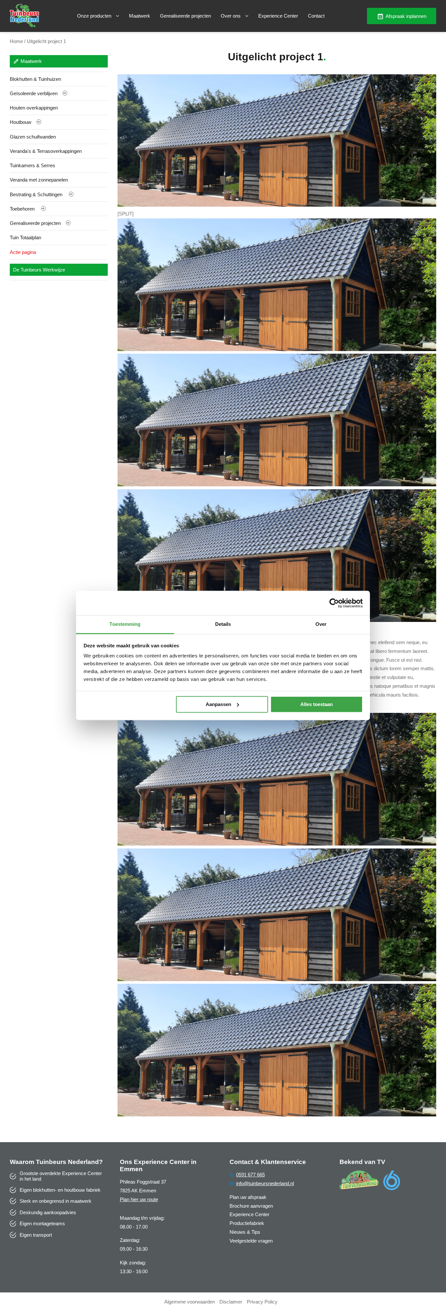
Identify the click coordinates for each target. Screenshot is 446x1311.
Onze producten (95, 16)
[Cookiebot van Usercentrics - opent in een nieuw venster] (334, 603)
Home (16, 41)
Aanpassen (218, 704)
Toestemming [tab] (124, 624)
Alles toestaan (316, 704)
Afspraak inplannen (406, 16)
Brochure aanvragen (251, 1206)
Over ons (231, 16)
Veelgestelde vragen (251, 1241)
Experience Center (278, 16)
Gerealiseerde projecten (185, 16)
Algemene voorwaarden (189, 1301)
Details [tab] (223, 624)
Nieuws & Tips (245, 1232)
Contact (316, 16)
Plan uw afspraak (248, 1197)
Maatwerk (139, 16)
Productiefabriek (247, 1223)
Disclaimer (230, 1301)
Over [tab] (321, 624)
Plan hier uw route (139, 1199)
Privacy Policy (262, 1301)
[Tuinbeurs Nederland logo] (24, 25)
